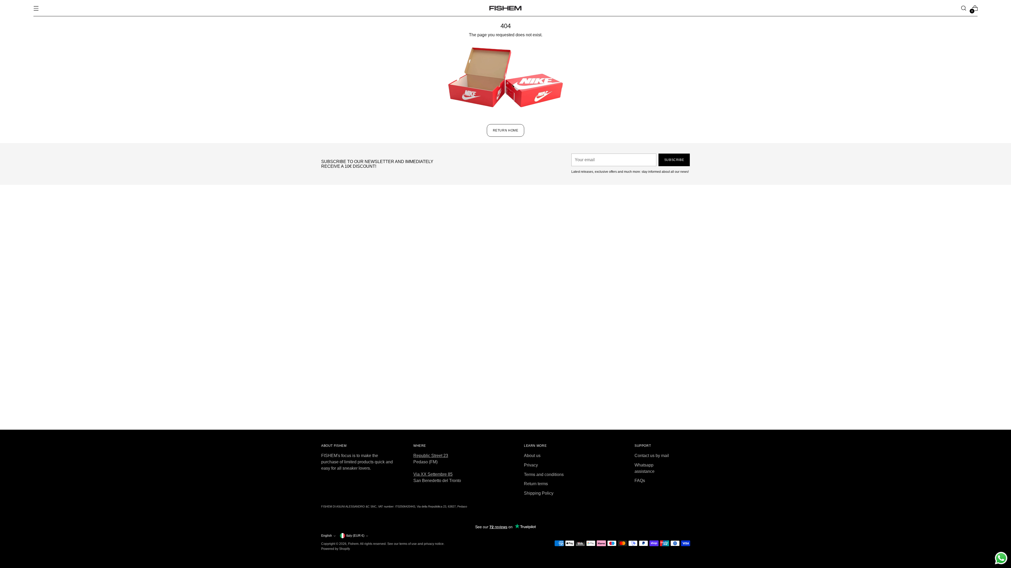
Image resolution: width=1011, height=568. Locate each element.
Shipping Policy (538, 493)
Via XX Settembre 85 (433, 474)
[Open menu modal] (36, 8)
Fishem (353, 544)
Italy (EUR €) (355, 535)
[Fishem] (505, 8)
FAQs (640, 480)
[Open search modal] (963, 8)
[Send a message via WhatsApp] (1001, 558)
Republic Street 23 (430, 455)
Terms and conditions (544, 474)
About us (532, 455)
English (326, 535)
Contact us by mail (652, 455)
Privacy (531, 465)
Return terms (536, 483)
